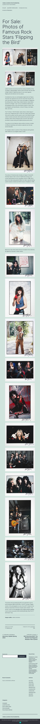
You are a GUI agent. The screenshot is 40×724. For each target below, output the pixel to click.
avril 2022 (31, 680)
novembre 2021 (32, 689)
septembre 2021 (32, 692)
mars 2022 (31, 682)
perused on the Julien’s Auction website (25, 609)
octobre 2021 (31, 690)
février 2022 (31, 683)
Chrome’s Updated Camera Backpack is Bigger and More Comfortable (33, 671)
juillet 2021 (31, 695)
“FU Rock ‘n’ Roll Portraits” (11, 90)
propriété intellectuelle (12, 7)
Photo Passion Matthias (7, 709)
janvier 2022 (31, 685)
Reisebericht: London (33, 656)
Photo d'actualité (5, 708)
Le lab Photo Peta (6, 704)
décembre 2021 (32, 687)
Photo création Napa (6, 706)
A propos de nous (23, 7)
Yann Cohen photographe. (11, 3)
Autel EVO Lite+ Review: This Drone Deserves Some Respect (33, 660)
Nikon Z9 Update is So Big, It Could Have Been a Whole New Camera (33, 666)
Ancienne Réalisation (7, 10)
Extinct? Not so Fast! (33, 663)
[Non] (38, 721)
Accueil (4, 7)
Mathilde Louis (9, 628)
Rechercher (4, 654)
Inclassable (4, 703)
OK (20, 722)
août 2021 (31, 694)
